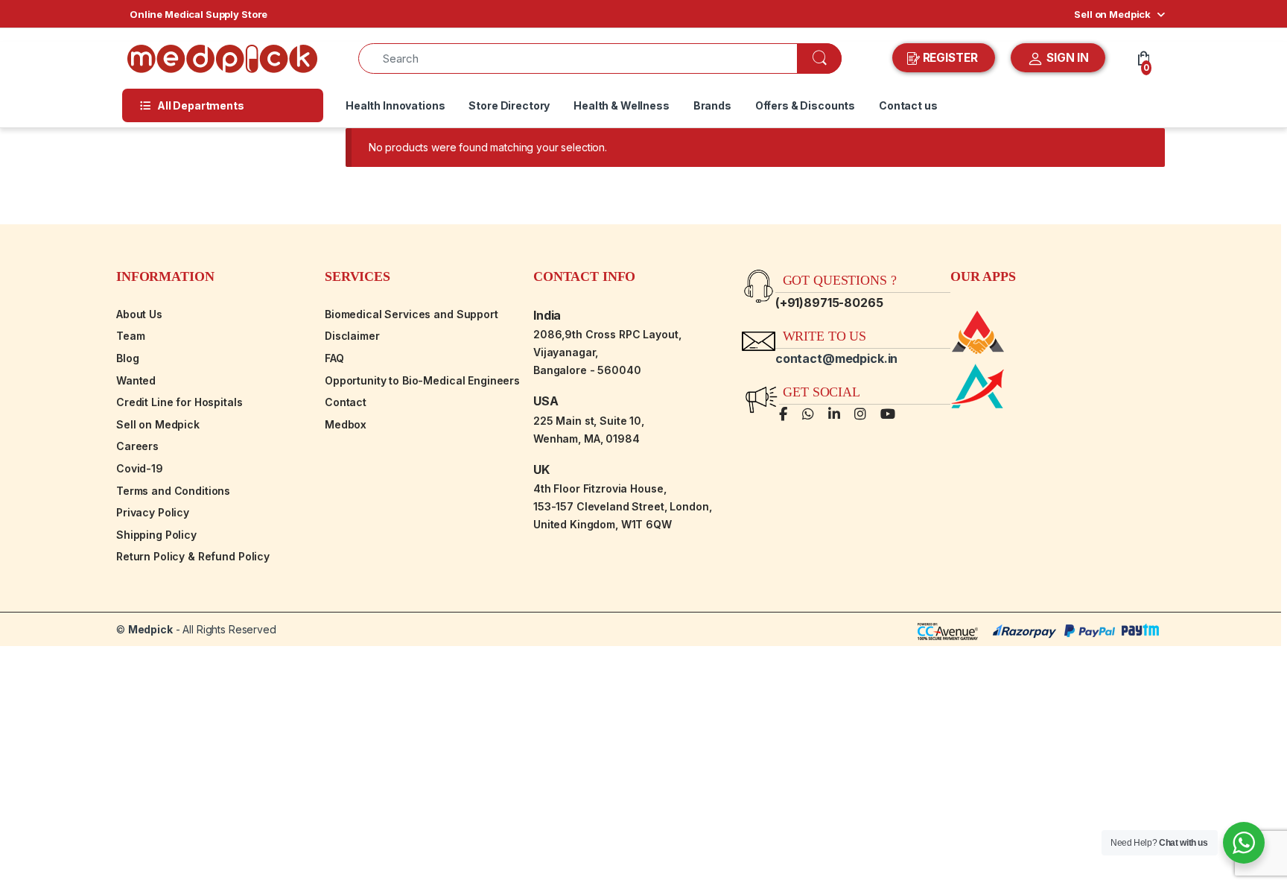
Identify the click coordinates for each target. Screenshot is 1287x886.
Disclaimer (352, 335)
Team (130, 335)
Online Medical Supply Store (198, 14)
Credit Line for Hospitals (179, 402)
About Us (139, 314)
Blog (127, 358)
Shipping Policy (156, 534)
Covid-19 (139, 468)
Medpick (150, 629)
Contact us (908, 105)
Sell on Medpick (1112, 14)
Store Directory (509, 105)
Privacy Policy (152, 512)
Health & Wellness (621, 105)
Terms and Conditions (173, 490)
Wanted (136, 380)
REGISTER (950, 58)
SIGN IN (1066, 58)
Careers (137, 446)
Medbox (345, 424)
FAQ (334, 358)
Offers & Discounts (805, 105)
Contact (345, 402)
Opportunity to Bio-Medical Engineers (422, 380)
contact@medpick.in (836, 358)
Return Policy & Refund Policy (193, 556)
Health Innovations (395, 105)
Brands (712, 105)
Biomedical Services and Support (411, 314)
